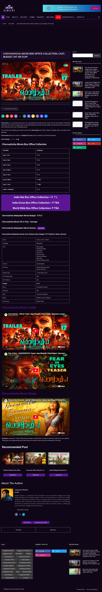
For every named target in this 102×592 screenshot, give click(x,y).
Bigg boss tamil (7, 554)
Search (75, 52)
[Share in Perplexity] (24, 116)
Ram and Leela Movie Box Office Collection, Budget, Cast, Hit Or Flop (92, 94)
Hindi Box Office (9, 560)
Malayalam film (23, 123)
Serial (17, 572)
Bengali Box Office (8, 551)
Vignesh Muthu (21, 490)
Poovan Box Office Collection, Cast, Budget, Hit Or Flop (35, 471)
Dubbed (32, 17)
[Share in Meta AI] (46, 116)
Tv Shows (25, 578)
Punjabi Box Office (8, 572)
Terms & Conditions (92, 590)
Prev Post (18, 530)
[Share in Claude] (7, 116)
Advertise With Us (68, 17)
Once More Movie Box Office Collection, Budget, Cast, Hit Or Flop (92, 115)
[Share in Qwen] (41, 116)
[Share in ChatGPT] (3, 116)
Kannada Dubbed (8, 566)
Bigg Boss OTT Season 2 (24, 551)
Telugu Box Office (24, 575)
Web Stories (50, 17)
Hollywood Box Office (9, 563)
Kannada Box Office (25, 563)
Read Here (41, 229)
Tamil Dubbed (8, 575)
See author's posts (22, 510)
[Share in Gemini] (16, 116)
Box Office (23, 17)
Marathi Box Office (25, 569)
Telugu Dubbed (10, 578)
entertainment (8, 557)
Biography (40, 17)
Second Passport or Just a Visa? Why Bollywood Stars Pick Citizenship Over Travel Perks (92, 105)
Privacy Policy (80, 590)
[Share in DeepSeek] (29, 116)
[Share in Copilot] (37, 116)
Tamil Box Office (26, 572)
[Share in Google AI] (11, 116)
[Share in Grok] (20, 116)
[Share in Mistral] (33, 116)
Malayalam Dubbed (9, 569)
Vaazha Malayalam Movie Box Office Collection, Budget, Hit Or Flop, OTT (58, 471)
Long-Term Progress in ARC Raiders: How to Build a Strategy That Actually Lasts (92, 84)
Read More (13, 475)
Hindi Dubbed (25, 560)
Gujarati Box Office (24, 557)
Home (8, 17)
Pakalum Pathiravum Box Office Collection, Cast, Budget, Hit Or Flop (12, 471)
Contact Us (80, 17)
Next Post (53, 530)
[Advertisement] (51, 37)
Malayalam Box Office (41, 523)
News (58, 17)
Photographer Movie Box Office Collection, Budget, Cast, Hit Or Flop (92, 125)
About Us (15, 17)
